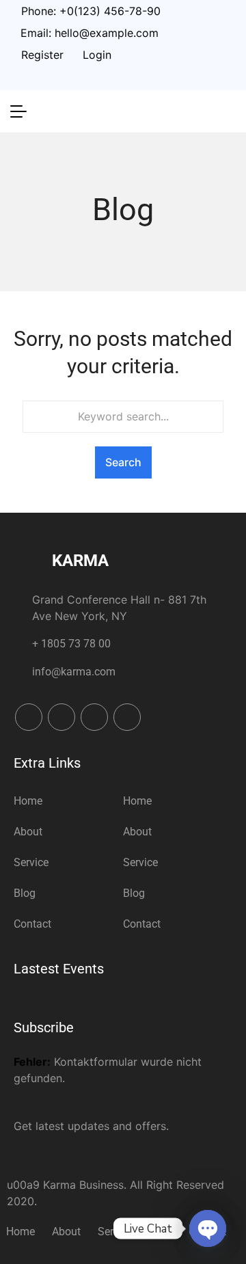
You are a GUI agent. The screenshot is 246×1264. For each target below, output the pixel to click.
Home (28, 800)
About (28, 831)
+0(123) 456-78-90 (110, 11)
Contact (32, 923)
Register (42, 55)
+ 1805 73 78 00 (71, 643)
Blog (25, 893)
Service (31, 862)
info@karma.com (73, 671)
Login (97, 55)
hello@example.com (107, 33)
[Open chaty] (207, 1228)
